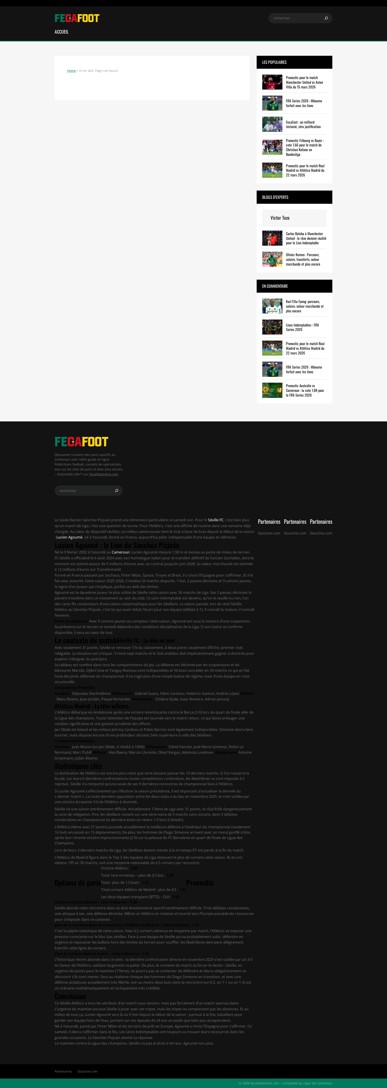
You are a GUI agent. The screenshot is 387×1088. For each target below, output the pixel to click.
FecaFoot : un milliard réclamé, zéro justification (303, 124)
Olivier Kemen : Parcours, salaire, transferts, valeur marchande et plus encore (303, 259)
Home (71, 71)
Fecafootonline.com (103, 474)
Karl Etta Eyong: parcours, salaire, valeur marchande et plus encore (305, 306)
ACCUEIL (62, 31)
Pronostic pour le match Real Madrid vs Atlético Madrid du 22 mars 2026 (305, 170)
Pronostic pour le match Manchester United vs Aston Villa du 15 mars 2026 (304, 82)
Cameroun (121, 552)
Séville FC (215, 519)
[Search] (326, 18)
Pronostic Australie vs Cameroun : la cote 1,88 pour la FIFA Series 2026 (305, 390)
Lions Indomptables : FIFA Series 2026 (302, 327)
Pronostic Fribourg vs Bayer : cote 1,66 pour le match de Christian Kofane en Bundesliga (305, 147)
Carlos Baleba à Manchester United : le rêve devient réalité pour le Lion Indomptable (306, 238)
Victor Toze (280, 217)
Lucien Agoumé (69, 537)
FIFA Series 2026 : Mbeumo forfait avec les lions (304, 103)
